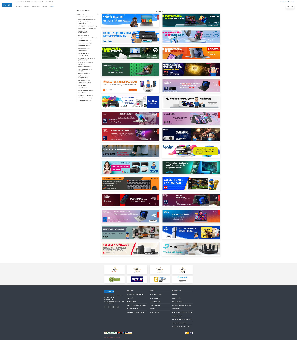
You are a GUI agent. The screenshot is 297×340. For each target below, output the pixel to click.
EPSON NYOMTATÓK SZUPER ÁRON (85, 70)
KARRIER (44, 7)
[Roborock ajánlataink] (130, 249)
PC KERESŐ (152, 309)
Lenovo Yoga (82, 85)
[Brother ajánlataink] (191, 151)
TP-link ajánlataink (84, 100)
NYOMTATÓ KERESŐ (155, 305)
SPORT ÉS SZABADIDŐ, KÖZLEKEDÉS (136, 305)
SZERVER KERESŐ (154, 312)
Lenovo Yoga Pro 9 (83, 55)
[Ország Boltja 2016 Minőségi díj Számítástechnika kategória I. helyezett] (182, 269)
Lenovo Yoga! (82, 50)
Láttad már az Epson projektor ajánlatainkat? (86, 59)
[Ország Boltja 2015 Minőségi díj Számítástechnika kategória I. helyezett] (160, 269)
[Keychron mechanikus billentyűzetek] (130, 183)
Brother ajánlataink (84, 66)
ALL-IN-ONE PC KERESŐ (156, 294)
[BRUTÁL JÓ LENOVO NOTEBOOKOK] (191, 53)
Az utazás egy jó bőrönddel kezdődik (85, 63)
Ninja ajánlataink (84, 93)
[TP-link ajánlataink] (191, 249)
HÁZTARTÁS (130, 298)
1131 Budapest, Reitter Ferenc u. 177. (35, 1)
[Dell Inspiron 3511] (130, 69)
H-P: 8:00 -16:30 (49, 1)
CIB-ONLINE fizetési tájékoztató (181, 319)
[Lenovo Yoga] (191, 200)
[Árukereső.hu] (182, 278)
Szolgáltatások (177, 301)
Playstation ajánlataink (85, 95)
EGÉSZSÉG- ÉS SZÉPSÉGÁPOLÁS (135, 294)
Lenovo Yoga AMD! (83, 53)
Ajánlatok (80, 14)
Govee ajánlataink (84, 73)
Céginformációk (177, 309)
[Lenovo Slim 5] (130, 216)
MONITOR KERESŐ (154, 298)
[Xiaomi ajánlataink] (130, 85)
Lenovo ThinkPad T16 (84, 82)
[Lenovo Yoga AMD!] (191, 118)
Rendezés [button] (161, 11)
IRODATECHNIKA (131, 301)
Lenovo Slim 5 (82, 88)
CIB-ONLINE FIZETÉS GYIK (179, 323)
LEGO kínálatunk (84, 80)
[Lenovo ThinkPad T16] (130, 200)
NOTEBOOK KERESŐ (155, 301)
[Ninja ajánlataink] (130, 232)
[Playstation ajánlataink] (191, 232)
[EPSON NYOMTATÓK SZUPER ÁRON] (130, 167)
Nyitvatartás (176, 298)
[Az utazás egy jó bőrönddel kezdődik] (130, 151)
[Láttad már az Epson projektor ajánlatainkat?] (191, 134)
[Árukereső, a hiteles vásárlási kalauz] (114, 279)
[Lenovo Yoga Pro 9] (130, 134)
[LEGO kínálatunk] (191, 183)
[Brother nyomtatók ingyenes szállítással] (130, 36)
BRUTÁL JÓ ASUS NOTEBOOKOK (87, 19)
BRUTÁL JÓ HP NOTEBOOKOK (87, 28)
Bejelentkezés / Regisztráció (288, 1)
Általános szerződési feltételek (182, 312)
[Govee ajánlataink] (191, 167)
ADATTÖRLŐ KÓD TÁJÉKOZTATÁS (181, 326)
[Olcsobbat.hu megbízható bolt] (160, 279)
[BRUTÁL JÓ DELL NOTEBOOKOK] (191, 36)
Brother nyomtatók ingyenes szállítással (86, 22)
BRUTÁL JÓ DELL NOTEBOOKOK (87, 26)
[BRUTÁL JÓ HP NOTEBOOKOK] (130, 53)
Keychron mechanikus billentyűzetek (84, 76)
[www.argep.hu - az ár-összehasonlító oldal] (137, 279)
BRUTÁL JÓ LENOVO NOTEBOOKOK (83, 31)
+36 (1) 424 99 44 (20, 1)
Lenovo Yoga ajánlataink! (86, 90)
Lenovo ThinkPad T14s (85, 43)
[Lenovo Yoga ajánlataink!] (191, 216)
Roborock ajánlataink (85, 98)
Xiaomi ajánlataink (84, 40)
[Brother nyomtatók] (130, 102)
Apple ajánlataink (84, 48)
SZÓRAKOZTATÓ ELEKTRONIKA (135, 312)
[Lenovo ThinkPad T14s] (191, 85)
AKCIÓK (52, 7)
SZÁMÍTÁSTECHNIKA (132, 309)
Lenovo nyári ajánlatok (85, 16)
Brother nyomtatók (84, 45)
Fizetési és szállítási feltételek (181, 305)
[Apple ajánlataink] (191, 102)
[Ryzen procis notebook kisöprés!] (191, 69)
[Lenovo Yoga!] (130, 118)
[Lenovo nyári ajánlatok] (130, 20)
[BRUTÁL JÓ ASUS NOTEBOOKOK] (191, 20)
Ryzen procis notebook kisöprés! (88, 38)
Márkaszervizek (177, 316)
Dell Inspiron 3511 (83, 35)
